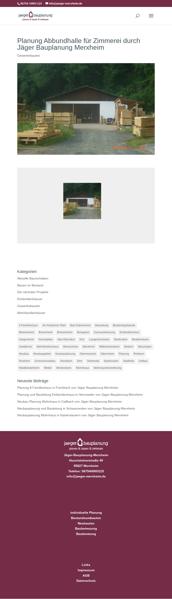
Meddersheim (140, 339)
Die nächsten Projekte (32, 292)
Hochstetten (46, 339)
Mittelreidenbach (109, 346)
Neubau (24, 353)
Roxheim (24, 361)
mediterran (25, 346)
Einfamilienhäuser (30, 299)
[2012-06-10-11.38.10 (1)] (82, 220)
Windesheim (63, 367)
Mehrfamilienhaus (48, 346)
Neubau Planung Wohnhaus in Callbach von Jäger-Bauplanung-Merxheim (69, 401)
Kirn (82, 339)
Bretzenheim (65, 332)
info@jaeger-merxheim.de (86, 476)
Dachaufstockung (104, 332)
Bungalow (83, 332)
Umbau (143, 361)
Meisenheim (70, 346)
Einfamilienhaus (129, 332)
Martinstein (120, 339)
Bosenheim (46, 332)
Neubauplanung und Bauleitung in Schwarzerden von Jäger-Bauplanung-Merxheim (76, 408)
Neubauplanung (65, 353)
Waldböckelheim (29, 367)
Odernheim (107, 353)
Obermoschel (88, 353)
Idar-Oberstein (66, 339)
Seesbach (66, 361)
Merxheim (89, 346)
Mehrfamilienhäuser (31, 313)
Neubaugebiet (42, 353)
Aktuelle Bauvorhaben (32, 278)
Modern (128, 346)
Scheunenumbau (45, 361)
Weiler (48, 367)
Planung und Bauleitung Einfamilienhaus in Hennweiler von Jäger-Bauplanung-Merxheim (80, 394)
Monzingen (145, 346)
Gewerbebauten (28, 55)
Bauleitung (101, 325)
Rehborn (138, 353)
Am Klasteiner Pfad (54, 325)
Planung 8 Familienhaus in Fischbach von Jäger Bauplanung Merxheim (67, 387)
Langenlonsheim (99, 339)
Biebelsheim (26, 332)
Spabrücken (111, 361)
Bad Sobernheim (80, 325)
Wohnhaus (82, 367)
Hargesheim (26, 339)
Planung (124, 353)
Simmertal (93, 361)
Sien (79, 361)
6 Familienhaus (28, 325)
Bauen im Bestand (30, 285)
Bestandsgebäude (124, 325)
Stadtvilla (128, 361)
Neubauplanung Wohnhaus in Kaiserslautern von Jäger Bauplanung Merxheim (73, 415)
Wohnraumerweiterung (108, 367)
